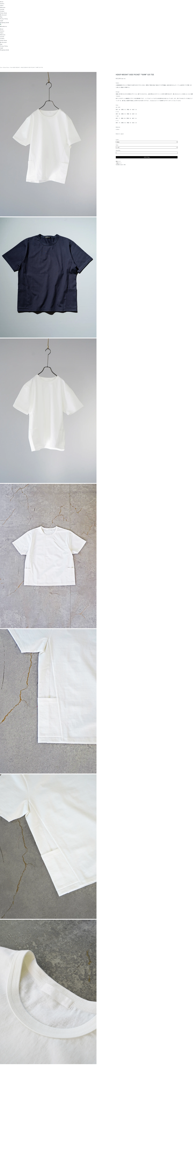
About (1, 1)
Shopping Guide (4, 22)
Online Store (3, 13)
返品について (118, 161)
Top (1, 67)
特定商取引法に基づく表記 (121, 164)
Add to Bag (146, 157)
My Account (3, 15)
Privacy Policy (4, 18)
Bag (1, 17)
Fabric (1, 5)
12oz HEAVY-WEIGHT (15, 67)
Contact (2, 11)
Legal (1, 20)
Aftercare (2, 7)
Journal (2, 9)
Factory (2, 3)
